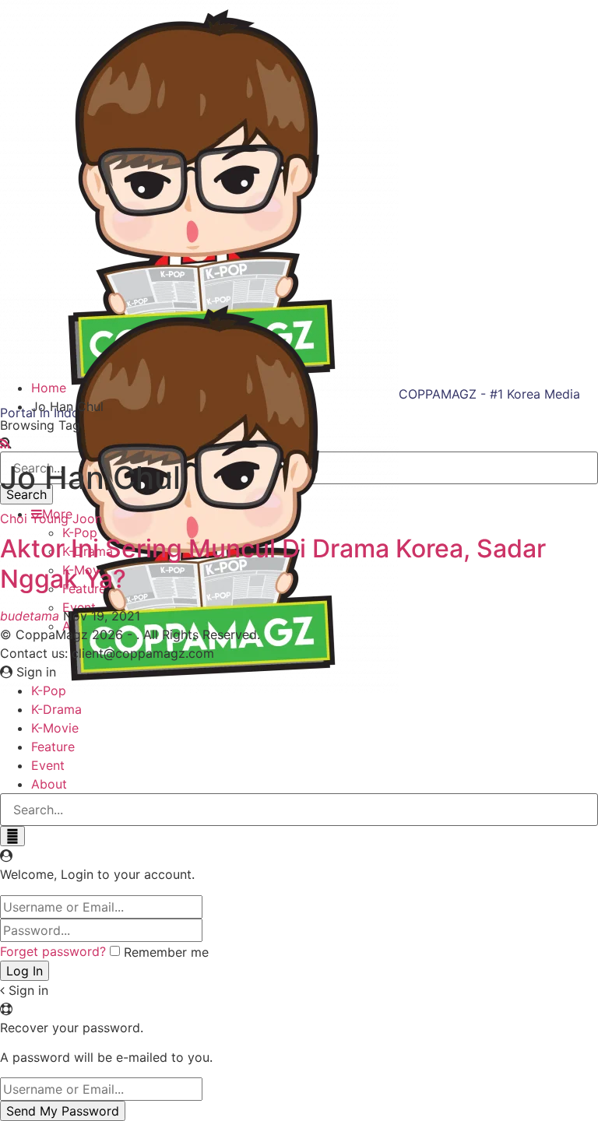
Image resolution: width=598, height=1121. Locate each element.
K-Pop (48, 690)
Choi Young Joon (51, 518)
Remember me (166, 952)
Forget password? (53, 951)
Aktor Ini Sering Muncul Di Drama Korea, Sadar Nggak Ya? (273, 563)
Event (48, 765)
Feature (53, 746)
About (49, 784)
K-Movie (55, 728)
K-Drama (56, 709)
